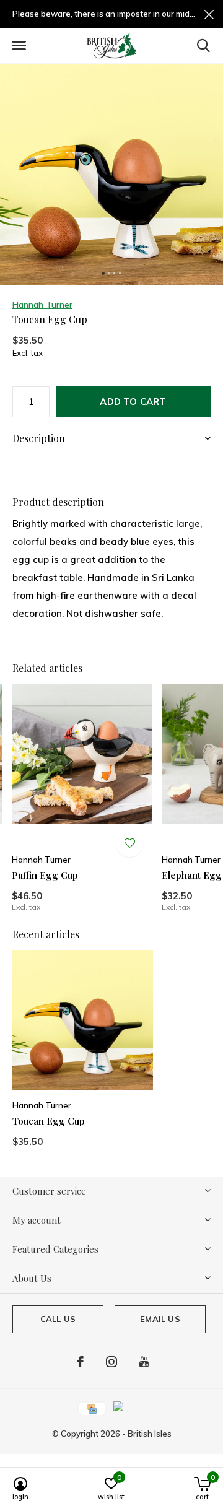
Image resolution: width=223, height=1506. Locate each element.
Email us (160, 1319)
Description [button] (38, 438)
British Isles (150, 1434)
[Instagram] (111, 1361)
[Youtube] (144, 1361)
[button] (18, 46)
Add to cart (133, 401)
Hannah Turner (42, 304)
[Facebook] (80, 1361)
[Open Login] (129, 843)
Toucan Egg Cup (48, 1121)
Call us (58, 1319)
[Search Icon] (203, 45)
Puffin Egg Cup (45, 875)
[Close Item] (209, 14)
